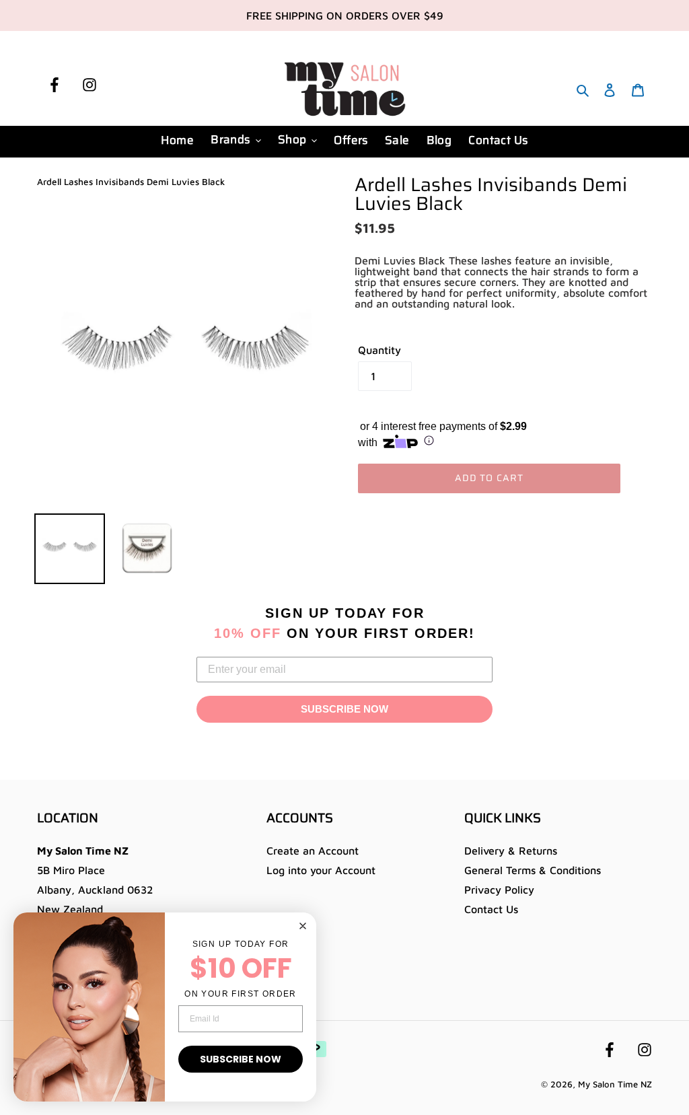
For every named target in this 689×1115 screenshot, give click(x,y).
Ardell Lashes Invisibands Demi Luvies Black (131, 181)
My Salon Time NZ (615, 1084)
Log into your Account (320, 870)
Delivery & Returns (510, 850)
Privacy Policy (499, 890)
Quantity (379, 350)
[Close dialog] (303, 926)
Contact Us (491, 909)
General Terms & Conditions (532, 870)
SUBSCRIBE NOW (344, 709)
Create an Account (312, 850)
